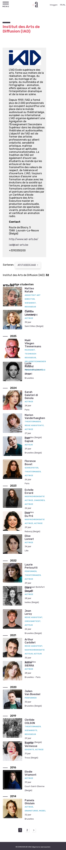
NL (64, 5)
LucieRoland (29, 365)
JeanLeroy (28, 612)
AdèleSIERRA (29, 664)
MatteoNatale (29, 290)
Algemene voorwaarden (41, 847)
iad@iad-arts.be (18, 244)
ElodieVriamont (30, 773)
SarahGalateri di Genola (31, 395)
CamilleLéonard (30, 313)
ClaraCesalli (29, 589)
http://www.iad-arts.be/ (23, 239)
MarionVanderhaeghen (35, 416)
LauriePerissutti (31, 566)
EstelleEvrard (29, 491)
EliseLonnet (29, 537)
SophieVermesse (31, 744)
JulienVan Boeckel (32, 693)
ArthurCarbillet (30, 641)
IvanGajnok (29, 440)
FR (61, 5)
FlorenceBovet (30, 463)
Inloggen (54, 5)
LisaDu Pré (29, 514)
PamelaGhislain (30, 802)
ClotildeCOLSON (30, 721)
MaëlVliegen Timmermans (33, 343)
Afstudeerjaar (28, 264)
